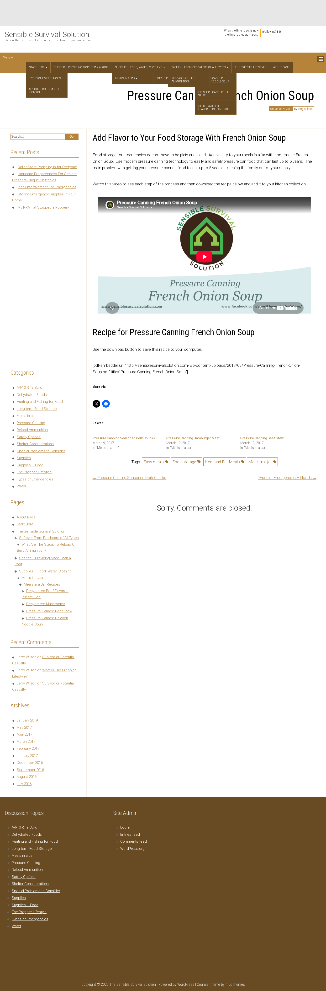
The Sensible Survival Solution (41, 531)
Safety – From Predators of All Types (199, 67)
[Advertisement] (163, 13)
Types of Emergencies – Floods (287, 477)
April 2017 (24, 734)
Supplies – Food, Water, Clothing (138, 67)
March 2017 (26, 741)
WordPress (185, 984)
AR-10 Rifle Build (29, 387)
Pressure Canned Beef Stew (214, 93)
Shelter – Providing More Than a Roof (81, 67)
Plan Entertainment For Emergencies (47, 187)
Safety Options (29, 437)
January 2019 (27, 720)
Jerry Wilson (305, 109)
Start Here (37, 67)
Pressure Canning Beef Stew (262, 438)
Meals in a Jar (125, 78)
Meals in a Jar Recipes (42, 584)
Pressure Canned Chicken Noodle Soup (213, 79)
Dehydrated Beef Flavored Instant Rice (214, 107)
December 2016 (30, 762)
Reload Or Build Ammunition (183, 79)
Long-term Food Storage (37, 409)
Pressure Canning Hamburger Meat (193, 438)
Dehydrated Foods (32, 395)
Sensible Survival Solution (47, 34)
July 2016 (24, 784)
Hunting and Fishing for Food (40, 401)
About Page (281, 67)
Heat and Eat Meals (222, 461)
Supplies (24, 458)
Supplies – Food (30, 465)
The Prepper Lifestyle (250, 67)
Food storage (184, 461)
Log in (125, 827)
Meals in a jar (260, 461)
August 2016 (27, 777)
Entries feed (130, 834)
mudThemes (235, 984)
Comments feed (133, 841)
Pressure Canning (31, 423)
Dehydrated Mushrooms (45, 604)
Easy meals (153, 461)
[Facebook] (277, 32)
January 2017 (27, 756)
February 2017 (28, 748)
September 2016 (30, 770)
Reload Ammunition (32, 430)
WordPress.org (132, 848)
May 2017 (24, 727)
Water (21, 486)
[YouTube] (280, 32)
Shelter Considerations (35, 444)
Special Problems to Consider (44, 90)
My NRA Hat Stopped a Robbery (43, 207)
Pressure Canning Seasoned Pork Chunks (124, 438)
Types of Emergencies (45, 78)
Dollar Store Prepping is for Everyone (47, 167)
